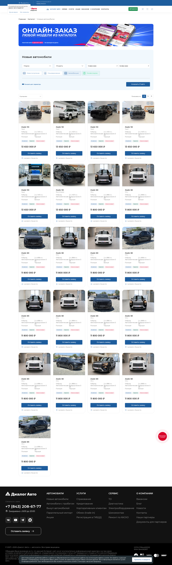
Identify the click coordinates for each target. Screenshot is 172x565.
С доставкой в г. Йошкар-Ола (31, 158)
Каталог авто (55, 9)
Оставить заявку (35, 153)
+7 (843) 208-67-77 (23, 506)
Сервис (64, 9)
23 (144, 96)
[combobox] (37, 66)
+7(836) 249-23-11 (41, 3)
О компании (95, 9)
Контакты (105, 9)
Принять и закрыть (142, 560)
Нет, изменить (24, 12)
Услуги (71, 9)
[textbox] (36, 66)
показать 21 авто (138, 84)
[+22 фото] (35, 112)
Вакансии (85, 9)
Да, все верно (13, 12)
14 (148, 96)
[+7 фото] (35, 238)
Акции (77, 9)
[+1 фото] (104, 175)
